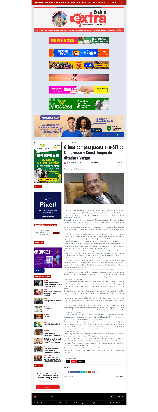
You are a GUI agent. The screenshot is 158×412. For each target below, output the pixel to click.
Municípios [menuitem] (66, 2)
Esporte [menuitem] (78, 2)
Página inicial (67, 142)
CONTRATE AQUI (39, 269)
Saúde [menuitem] (84, 2)
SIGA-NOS (56, 231)
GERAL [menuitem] (47, 2)
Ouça (68, 361)
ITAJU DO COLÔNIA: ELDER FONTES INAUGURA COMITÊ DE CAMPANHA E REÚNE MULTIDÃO (52, 358)
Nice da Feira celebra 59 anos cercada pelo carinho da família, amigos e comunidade (52, 332)
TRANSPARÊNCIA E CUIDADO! (52, 323)
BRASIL (74, 142)
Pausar (73, 361)
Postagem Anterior (69, 376)
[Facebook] (119, 163)
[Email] (93, 372)
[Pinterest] (89, 372)
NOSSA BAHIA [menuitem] (58, 2)
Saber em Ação (48, 307)
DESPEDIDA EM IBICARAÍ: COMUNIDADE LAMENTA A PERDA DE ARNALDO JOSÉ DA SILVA (53, 283)
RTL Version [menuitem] (112, 2)
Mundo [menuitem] (73, 2)
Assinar (47, 385)
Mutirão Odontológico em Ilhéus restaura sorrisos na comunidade (53, 292)
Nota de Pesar (48, 315)
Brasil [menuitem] (51, 2)
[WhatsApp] (123, 163)
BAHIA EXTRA (38, 2)
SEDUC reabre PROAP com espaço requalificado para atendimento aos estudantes (52, 349)
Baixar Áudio (81, 361)
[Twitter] (121, 163)
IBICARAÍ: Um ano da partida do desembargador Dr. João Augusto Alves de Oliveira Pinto (52, 339)
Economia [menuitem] (99, 2)
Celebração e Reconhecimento (52, 299)
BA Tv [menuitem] (105, 2)
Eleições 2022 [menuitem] (91, 2)
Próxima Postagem (119, 376)
